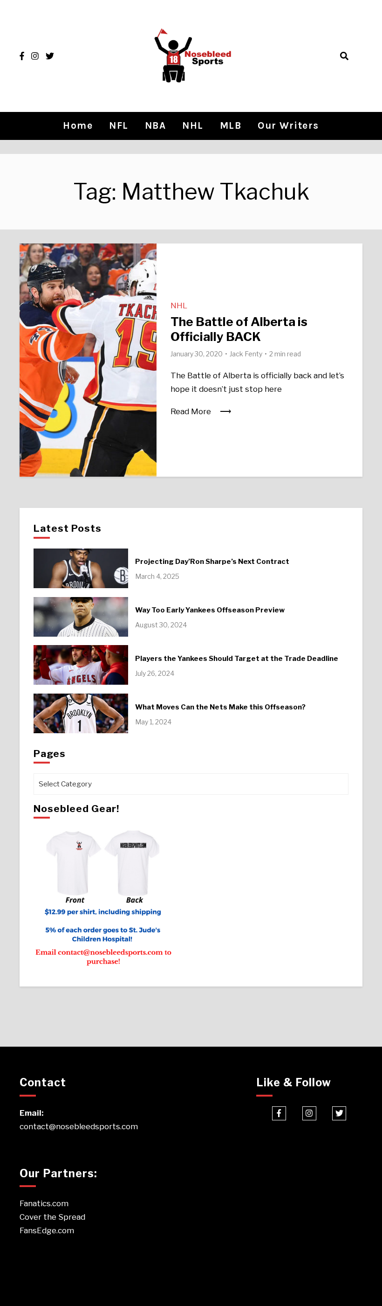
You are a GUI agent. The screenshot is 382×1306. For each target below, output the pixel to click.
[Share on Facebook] (30, 256)
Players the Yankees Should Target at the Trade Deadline (236, 658)
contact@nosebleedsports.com (79, 1126)
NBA (155, 125)
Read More (191, 411)
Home (78, 125)
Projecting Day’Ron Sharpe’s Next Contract (212, 561)
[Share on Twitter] (30, 273)
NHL (193, 125)
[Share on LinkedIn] (30, 290)
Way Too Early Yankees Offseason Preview (210, 610)
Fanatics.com (44, 1203)
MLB (231, 125)
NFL (119, 125)
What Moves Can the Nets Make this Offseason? (220, 707)
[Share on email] (30, 307)
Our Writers (288, 125)
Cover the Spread (52, 1217)
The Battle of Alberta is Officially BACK (239, 328)
